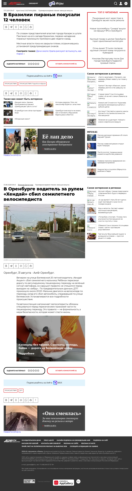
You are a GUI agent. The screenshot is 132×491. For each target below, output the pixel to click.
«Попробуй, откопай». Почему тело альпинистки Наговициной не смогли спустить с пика (112, 219)
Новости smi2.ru (12, 155)
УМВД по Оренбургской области (17, 260)
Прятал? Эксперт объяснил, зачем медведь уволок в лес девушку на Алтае (112, 88)
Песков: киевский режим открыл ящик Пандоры (110, 145)
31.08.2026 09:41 (10, 185)
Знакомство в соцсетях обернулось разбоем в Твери (111, 170)
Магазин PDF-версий (30, 443)
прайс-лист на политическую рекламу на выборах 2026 (44, 446)
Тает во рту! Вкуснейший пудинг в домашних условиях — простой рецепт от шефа (112, 236)
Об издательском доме (31, 440)
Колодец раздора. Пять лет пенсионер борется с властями (68, 103)
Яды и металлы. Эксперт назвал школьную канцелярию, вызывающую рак (111, 210)
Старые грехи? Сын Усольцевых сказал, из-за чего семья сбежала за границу (112, 96)
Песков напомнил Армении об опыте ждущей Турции (112, 136)
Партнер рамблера (44, 481)
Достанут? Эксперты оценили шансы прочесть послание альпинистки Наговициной (113, 113)
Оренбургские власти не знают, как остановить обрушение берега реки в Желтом (68, 113)
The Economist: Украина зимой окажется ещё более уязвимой (109, 153)
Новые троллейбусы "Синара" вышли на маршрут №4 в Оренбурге (108, 30)
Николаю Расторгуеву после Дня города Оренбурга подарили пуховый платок (108, 61)
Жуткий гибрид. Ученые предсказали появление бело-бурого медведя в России (113, 193)
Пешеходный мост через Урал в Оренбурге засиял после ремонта (108, 19)
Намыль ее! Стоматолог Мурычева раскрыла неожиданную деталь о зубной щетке (112, 105)
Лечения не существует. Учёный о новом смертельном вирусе (111, 121)
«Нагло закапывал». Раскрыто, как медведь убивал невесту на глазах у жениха (112, 79)
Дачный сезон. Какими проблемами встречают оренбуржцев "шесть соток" (26, 104)
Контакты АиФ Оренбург (51, 443)
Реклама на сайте (71, 443)
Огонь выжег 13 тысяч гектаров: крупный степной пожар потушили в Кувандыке (107, 50)
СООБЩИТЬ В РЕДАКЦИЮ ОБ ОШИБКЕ (84, 446)
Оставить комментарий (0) (66, 64)
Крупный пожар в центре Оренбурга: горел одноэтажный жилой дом (108, 40)
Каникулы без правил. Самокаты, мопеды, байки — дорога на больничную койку (48, 346)
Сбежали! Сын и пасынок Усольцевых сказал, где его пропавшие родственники (113, 227)
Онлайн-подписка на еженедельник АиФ (73, 440)
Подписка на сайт (100, 440)
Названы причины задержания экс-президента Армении (111, 162)
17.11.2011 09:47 (9, 11)
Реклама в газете (88, 443)
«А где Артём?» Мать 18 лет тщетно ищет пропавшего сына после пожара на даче (112, 202)
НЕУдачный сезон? (22, 119)
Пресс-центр (49, 440)
